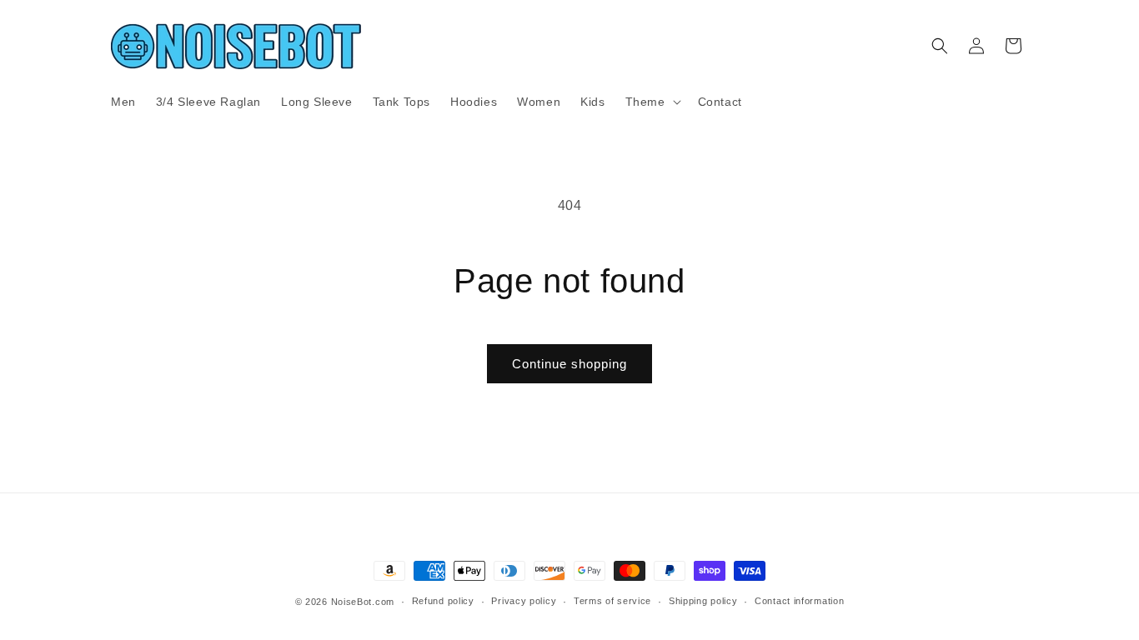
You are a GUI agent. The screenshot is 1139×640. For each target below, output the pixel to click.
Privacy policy (523, 601)
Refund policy (443, 601)
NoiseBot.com (362, 602)
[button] (651, 101)
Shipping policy (703, 601)
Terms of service (612, 601)
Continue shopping (569, 364)
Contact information (799, 601)
